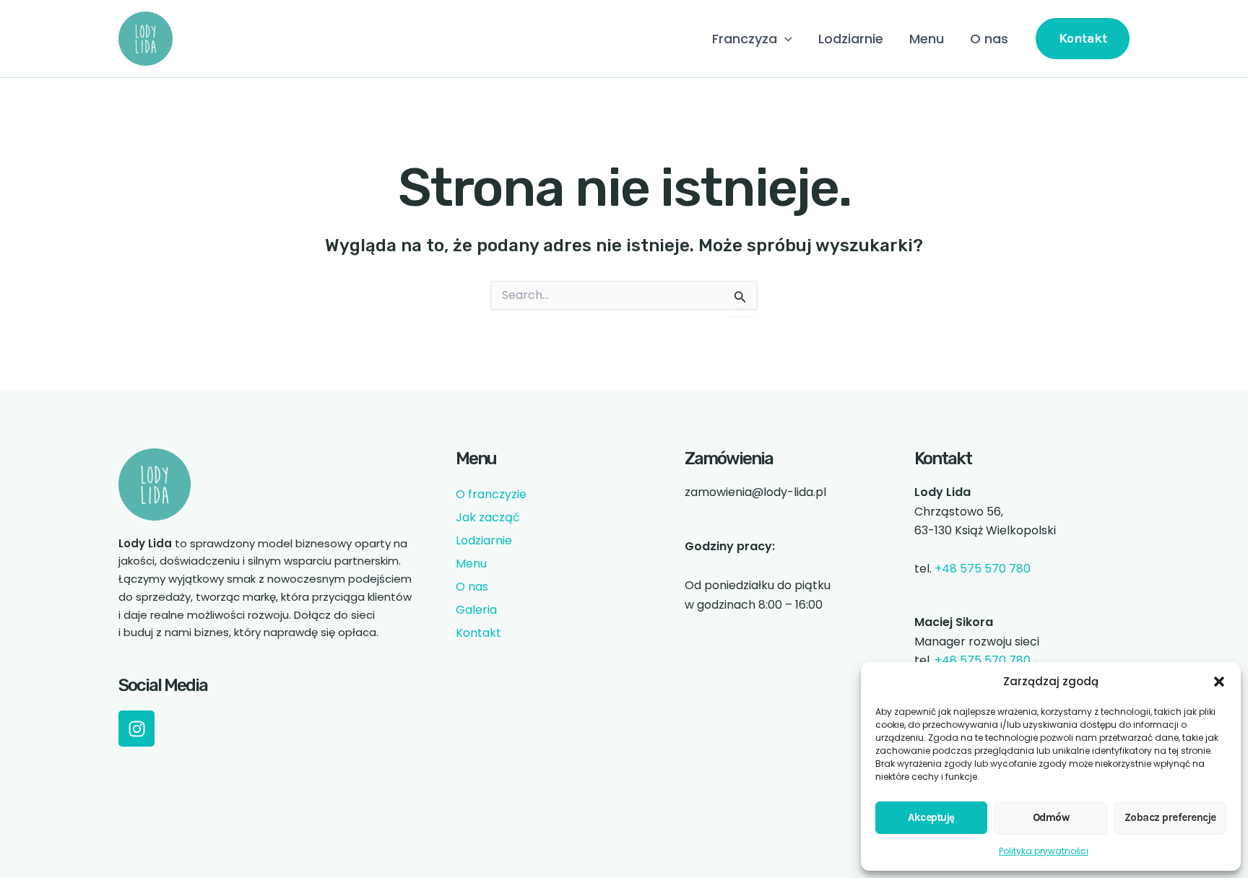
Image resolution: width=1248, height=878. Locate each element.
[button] (1219, 681)
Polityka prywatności (1043, 851)
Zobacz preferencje (1170, 817)
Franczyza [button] (744, 39)
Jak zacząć (488, 517)
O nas (989, 39)
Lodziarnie (850, 39)
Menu (926, 39)
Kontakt (478, 633)
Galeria (476, 609)
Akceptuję (931, 817)
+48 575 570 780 (983, 568)
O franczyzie (491, 494)
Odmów (1051, 817)
